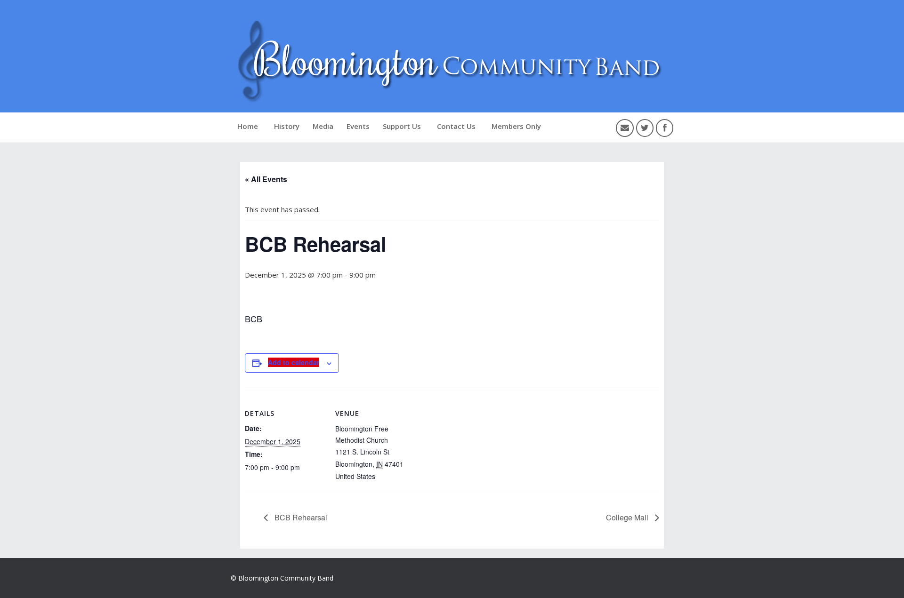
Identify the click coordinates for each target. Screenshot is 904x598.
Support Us (402, 126)
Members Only (516, 126)
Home (247, 126)
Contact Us (456, 126)
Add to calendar (293, 362)
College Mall (628, 517)
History (286, 126)
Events (358, 126)
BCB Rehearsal (300, 517)
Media (323, 126)
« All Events (266, 179)
